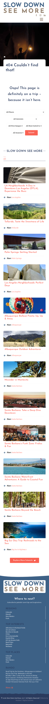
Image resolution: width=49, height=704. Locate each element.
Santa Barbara (17, 386)
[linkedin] (45, 15)
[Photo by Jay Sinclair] (24, 362)
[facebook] (36, 15)
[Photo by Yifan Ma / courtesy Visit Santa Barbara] (24, 393)
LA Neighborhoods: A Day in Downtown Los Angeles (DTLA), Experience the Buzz (22, 188)
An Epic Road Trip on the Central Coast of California (24, 680)
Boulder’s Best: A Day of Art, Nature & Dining (21, 675)
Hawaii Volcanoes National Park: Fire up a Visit (22, 682)
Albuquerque (16, 325)
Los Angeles (16, 197)
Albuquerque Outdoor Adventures (23, 349)
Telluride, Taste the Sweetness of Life (24, 222)
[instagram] (40, 15)
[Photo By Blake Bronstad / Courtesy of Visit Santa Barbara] (24, 426)
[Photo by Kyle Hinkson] (24, 298)
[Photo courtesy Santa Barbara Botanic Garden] (24, 492)
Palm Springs (17, 258)
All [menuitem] (4, 159)
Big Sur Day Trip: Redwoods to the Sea (19, 673)
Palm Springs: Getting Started (21, 252)
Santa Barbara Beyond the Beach (23, 510)
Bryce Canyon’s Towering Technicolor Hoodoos (22, 678)
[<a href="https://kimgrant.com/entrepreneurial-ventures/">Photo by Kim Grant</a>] (24, 168)
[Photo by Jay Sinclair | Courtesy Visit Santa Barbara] (24, 459)
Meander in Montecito (16, 380)
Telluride (15, 228)
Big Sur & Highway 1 (19, 550)
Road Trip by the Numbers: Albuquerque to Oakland (23, 671)
